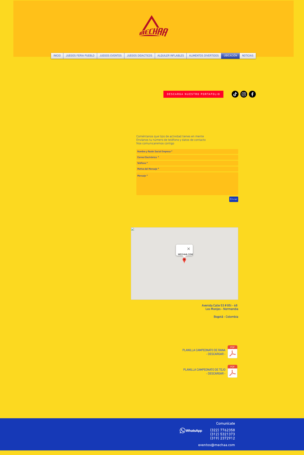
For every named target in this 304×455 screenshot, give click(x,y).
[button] (80, 56)
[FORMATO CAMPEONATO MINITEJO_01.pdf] (232, 372)
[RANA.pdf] (232, 352)
